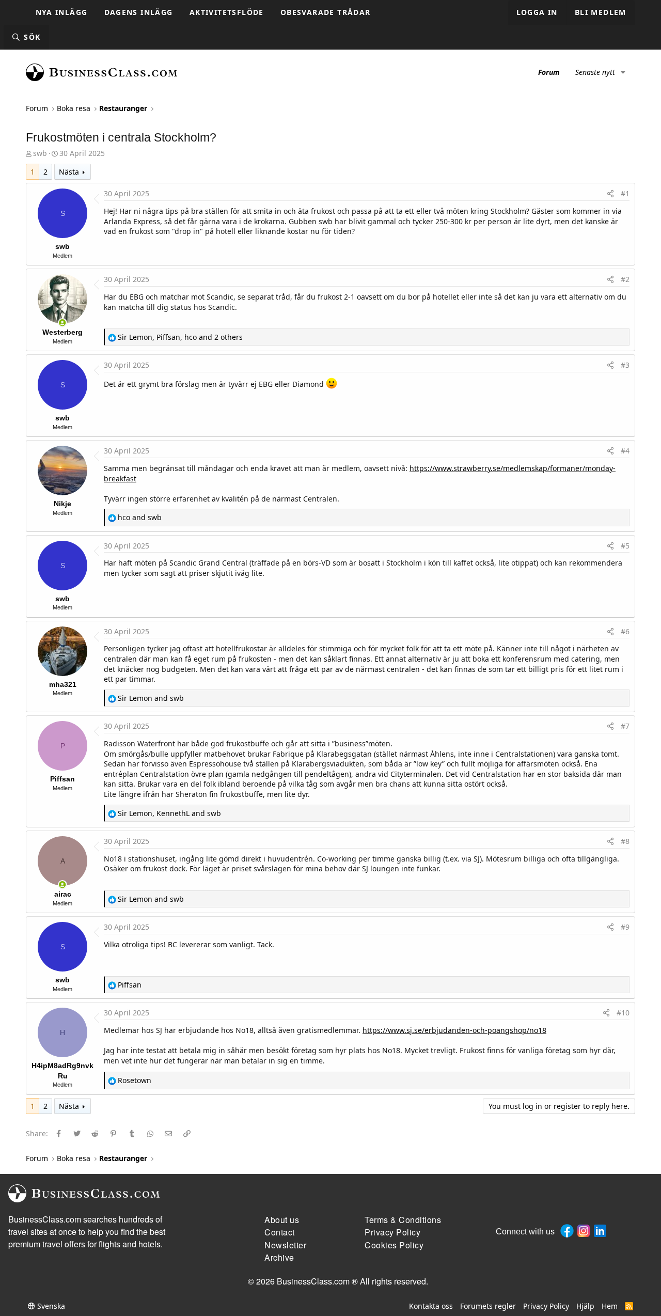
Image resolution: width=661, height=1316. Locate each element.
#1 (625, 193)
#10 (623, 1012)
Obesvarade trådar (325, 12)
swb (40, 153)
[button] (623, 72)
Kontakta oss (431, 1306)
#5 (625, 546)
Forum (549, 72)
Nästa (69, 172)
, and (169, 813)
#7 (625, 726)
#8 (625, 841)
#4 (625, 451)
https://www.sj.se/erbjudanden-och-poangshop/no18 (454, 1030)
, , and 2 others (180, 337)
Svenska (50, 1306)
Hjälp (585, 1306)
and (140, 517)
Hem (610, 1306)
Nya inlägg (62, 12)
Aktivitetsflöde (227, 12)
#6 (625, 631)
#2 (625, 279)
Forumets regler (488, 1306)
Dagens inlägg (138, 12)
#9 (625, 927)
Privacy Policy (546, 1306)
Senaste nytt (595, 72)
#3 (625, 365)
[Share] (610, 193)
